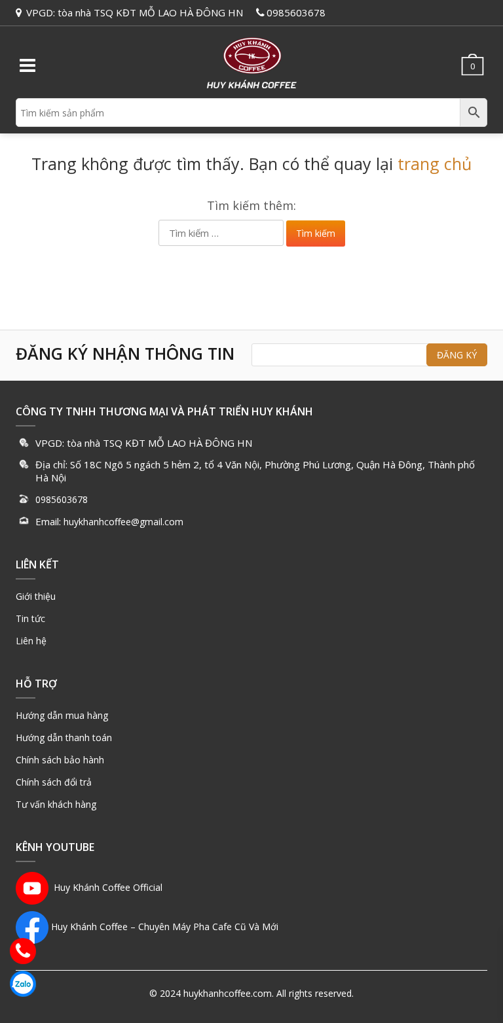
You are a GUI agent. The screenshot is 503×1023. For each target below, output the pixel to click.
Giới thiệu (36, 596)
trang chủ (435, 163)
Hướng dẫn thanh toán (64, 737)
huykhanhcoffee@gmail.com (123, 521)
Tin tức (30, 618)
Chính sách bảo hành (60, 760)
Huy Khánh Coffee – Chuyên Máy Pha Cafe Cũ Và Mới (164, 926)
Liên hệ (31, 640)
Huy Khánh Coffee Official (105, 887)
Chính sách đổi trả (54, 782)
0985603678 (296, 12)
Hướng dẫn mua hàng (62, 715)
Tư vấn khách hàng (56, 804)
